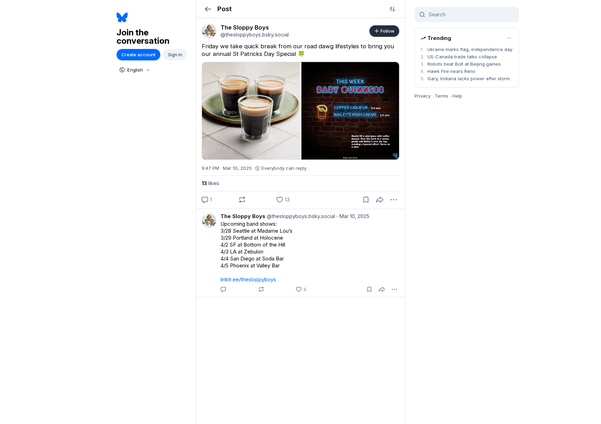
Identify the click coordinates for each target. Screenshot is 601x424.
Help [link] (457, 96)
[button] (208, 9)
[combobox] (134, 70)
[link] (209, 31)
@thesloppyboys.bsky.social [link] (300, 216)
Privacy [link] (423, 96)
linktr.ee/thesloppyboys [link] (248, 279)
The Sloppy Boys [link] (243, 216)
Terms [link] (441, 96)
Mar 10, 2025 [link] (352, 216)
